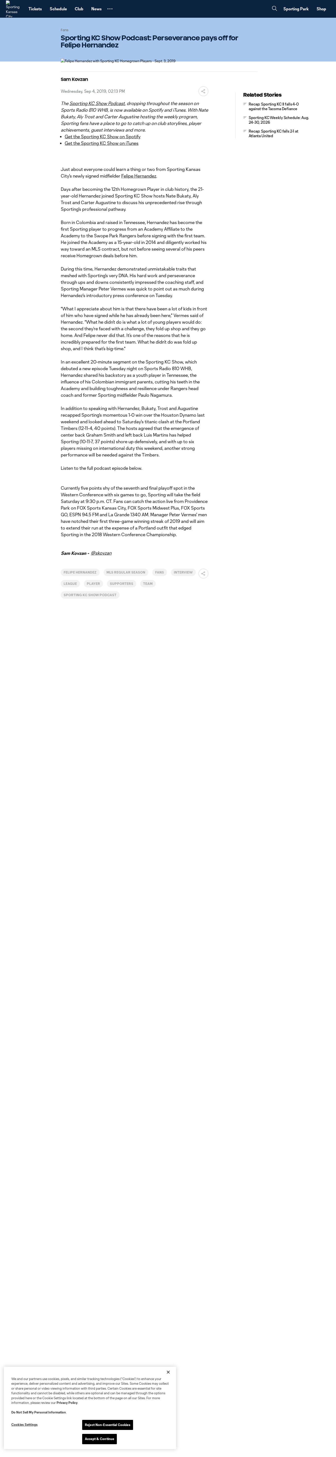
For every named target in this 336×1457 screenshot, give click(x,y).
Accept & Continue (99, 1439)
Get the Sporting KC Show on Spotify (102, 136)
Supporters (122, 583)
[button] (110, 9)
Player (93, 583)
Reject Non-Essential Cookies (107, 1425)
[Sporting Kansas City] (14, 8)
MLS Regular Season (126, 572)
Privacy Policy (67, 1403)
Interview (183, 572)
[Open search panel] (274, 9)
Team (148, 583)
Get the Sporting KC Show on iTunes (101, 143)
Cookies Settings (24, 1425)
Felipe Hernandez (138, 176)
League (70, 583)
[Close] (168, 1372)
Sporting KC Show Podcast (97, 103)
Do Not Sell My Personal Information (38, 1412)
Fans (159, 572)
